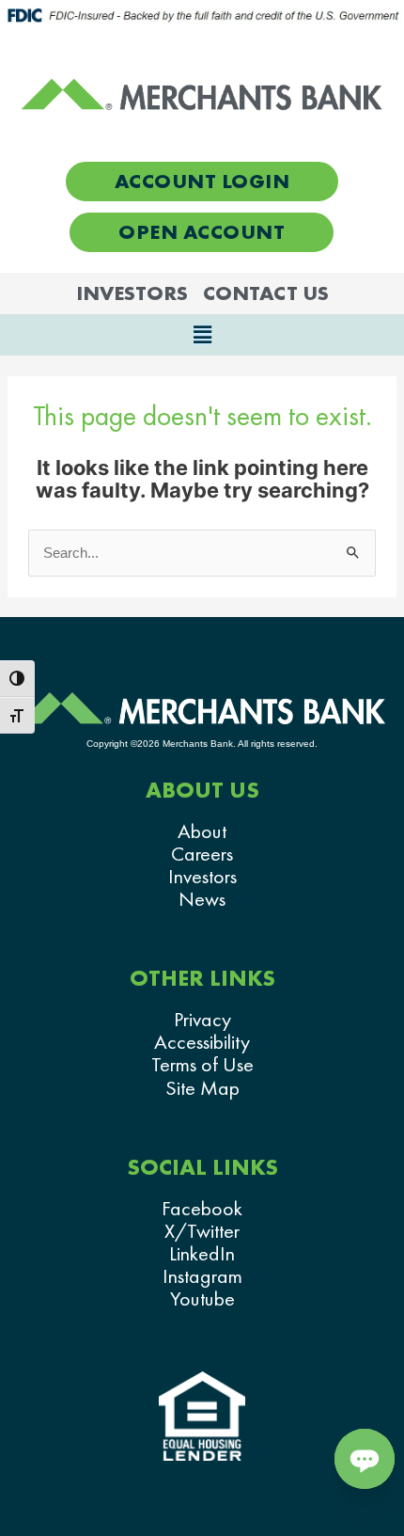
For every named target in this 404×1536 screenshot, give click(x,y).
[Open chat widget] (364, 1459)
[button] (202, 335)
